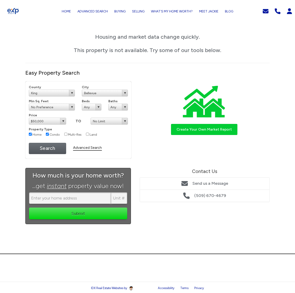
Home (36, 135)
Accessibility (166, 288)
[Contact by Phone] (277, 11)
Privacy (199, 288)
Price (33, 115)
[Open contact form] (265, 11)
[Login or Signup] (289, 11)
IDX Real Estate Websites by (109, 288)
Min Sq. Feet (39, 101)
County (35, 87)
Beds (86, 101)
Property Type (40, 129)
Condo (54, 135)
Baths (113, 101)
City (85, 87)
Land (93, 135)
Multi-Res (74, 135)
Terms (184, 288)
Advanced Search (87, 147)
